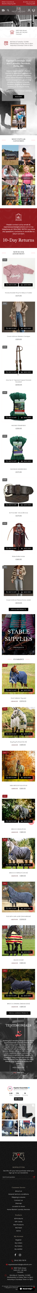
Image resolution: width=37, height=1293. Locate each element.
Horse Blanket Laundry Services (18, 1209)
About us (18, 1191)
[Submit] (34, 1177)
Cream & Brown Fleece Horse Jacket (18, 600)
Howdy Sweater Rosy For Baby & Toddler (18, 293)
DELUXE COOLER (19, 960)
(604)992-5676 (19, 229)
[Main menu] (3, 10)
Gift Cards (18, 1222)
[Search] (8, 10)
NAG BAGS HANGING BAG (18, 469)
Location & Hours (18, 1206)
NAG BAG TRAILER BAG (19, 425)
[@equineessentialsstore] (10, 1089)
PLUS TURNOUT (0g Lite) (18, 698)
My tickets (18, 1246)
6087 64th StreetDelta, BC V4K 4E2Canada (20, 1270)
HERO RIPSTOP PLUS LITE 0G (18, 785)
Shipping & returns (18, 1197)
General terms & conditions (18, 1194)
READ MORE (18, 97)
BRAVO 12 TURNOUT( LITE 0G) (18, 873)
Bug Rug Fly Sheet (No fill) (18, 742)
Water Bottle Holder (18, 556)
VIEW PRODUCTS (18, 647)
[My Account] (29, 10)
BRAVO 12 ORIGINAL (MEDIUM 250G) (18, 1004)
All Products (18, 1219)
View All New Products (18, 609)
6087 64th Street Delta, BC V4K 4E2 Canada (21, 32)
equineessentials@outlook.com (16, 227)
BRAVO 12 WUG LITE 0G (18, 829)
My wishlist (18, 1249)
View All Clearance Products (18, 1013)
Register (18, 1240)
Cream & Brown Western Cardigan (18, 336)
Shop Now (10, 158)
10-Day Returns (18, 240)
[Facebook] (15, 1255)
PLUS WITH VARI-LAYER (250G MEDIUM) (18, 916)
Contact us (18, 1200)
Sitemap (18, 1203)
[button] (26, 1289)
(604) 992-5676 (20, 1260)
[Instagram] (20, 1255)
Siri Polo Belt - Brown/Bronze (18, 513)
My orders (18, 1243)
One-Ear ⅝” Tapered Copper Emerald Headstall (18, 381)
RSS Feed (18, 1228)
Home (18, 1231)
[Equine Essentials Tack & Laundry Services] (18, 14)
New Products (18, 1225)
